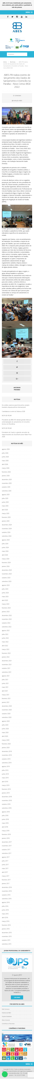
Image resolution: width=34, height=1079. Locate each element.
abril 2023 (5, 600)
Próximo (17, 390)
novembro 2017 (7, 846)
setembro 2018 (6, 808)
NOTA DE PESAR (7, 415)
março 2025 (5, 513)
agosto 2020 (6, 721)
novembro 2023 (7, 574)
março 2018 (5, 831)
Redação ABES (17, 100)
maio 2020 (5, 732)
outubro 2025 (6, 487)
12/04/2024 (18, 95)
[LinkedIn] (26, 16)
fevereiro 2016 (6, 925)
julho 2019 (5, 770)
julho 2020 (5, 725)
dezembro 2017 (7, 842)
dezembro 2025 (7, 479)
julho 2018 (5, 815)
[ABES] (17, 27)
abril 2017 (5, 872)
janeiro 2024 (5, 566)
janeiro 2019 (5, 793)
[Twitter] (12, 16)
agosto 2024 (6, 540)
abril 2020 (5, 736)
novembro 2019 (7, 755)
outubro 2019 (6, 759)
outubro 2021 (6, 668)
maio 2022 (5, 642)
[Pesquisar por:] (17, 54)
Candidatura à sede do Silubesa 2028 (13, 411)
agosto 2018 (6, 812)
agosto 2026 (6, 449)
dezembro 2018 (7, 797)
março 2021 (5, 695)
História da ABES (6, 1013)
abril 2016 (5, 917)
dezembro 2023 (7, 570)
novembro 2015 (7, 936)
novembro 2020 (7, 710)
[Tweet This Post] (17, 367)
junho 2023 (5, 593)
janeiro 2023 (5, 612)
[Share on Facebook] (17, 361)
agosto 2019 (6, 766)
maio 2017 (5, 868)
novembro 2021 (7, 664)
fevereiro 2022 (6, 653)
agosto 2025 (6, 494)
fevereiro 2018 (6, 834)
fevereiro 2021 (6, 698)
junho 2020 (5, 729)
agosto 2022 (6, 630)
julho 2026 (5, 453)
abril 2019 (5, 781)
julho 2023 (5, 589)
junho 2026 (5, 457)
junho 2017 (5, 865)
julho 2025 (5, 498)
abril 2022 (5, 646)
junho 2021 (5, 683)
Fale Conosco (5, 1009)
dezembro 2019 (7, 751)
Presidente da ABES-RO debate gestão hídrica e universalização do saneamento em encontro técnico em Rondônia (16, 422)
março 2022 (5, 649)
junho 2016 (5, 910)
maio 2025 (5, 506)
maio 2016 (5, 914)
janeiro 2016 (5, 929)
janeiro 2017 (5, 883)
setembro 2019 (6, 763)
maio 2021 (5, 687)
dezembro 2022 (7, 615)
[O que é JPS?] (17, 971)
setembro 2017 (6, 853)
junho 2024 (5, 547)
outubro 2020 (6, 714)
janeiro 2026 (5, 476)
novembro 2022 (7, 619)
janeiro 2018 (5, 838)
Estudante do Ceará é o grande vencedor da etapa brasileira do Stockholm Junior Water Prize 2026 (16, 434)
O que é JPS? (17, 975)
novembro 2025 (7, 483)
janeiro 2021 (5, 702)
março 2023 (5, 604)
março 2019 (5, 785)
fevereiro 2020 (6, 744)
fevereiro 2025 (6, 517)
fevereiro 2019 (6, 789)
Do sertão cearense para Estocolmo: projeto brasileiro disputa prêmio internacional (15, 406)
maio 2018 (5, 823)
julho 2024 (5, 544)
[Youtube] (22, 16)
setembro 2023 (6, 581)
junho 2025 (5, 502)
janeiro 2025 (5, 521)
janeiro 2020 (5, 747)
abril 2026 (5, 464)
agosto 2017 (6, 857)
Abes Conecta (6, 1020)
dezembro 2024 (7, 525)
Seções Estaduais (7, 1016)
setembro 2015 (6, 944)
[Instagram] (17, 16)
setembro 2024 (6, 536)
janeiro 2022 (5, 657)
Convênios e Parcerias (8, 1023)
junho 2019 (5, 774)
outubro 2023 (6, 578)
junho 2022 (5, 638)
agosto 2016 (6, 902)
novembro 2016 (7, 891)
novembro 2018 (7, 800)
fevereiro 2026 (6, 472)
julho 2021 (5, 679)
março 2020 (5, 740)
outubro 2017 (6, 849)
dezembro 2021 (7, 661)
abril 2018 (5, 827)
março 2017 (5, 876)
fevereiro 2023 (6, 608)
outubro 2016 (6, 895)
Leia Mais (17, 997)
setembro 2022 (6, 627)
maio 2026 (5, 461)
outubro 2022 (6, 623)
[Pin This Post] (17, 373)
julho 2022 (5, 634)
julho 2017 (5, 861)
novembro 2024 (7, 528)
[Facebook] (8, 16)
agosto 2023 (6, 585)
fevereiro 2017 (6, 880)
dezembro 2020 (7, 706)
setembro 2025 (6, 491)
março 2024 (5, 559)
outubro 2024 (6, 532)
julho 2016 (5, 906)
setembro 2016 (6, 899)
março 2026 (5, 468)
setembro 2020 (6, 717)
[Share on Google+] (17, 378)
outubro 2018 (6, 804)
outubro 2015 (6, 940)
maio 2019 (5, 778)
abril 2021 (5, 691)
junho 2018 (5, 819)
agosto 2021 (6, 676)
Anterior (17, 387)
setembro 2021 (6, 672)
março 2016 (5, 921)
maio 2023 (5, 596)
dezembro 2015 (7, 932)
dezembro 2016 (7, 887)
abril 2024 (5, 555)
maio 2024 (5, 551)
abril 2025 (5, 510)
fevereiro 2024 (6, 562)
